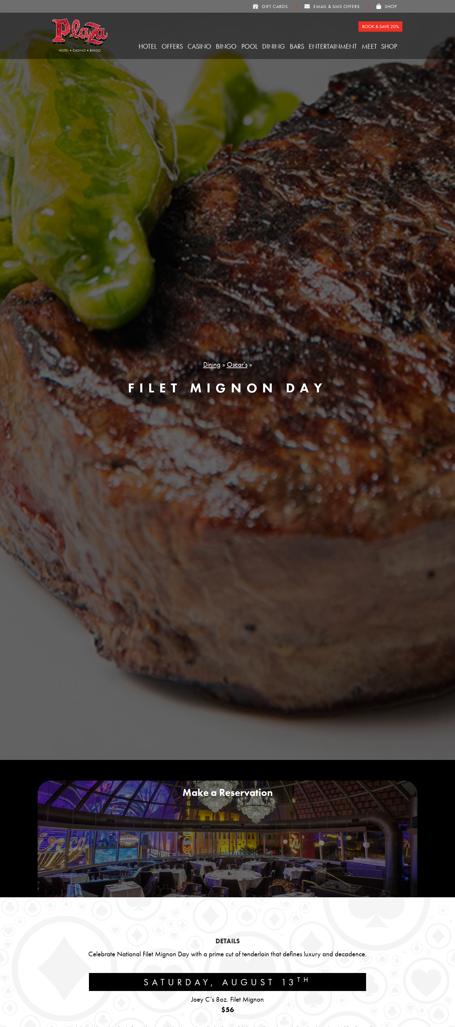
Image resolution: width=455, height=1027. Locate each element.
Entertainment (334, 46)
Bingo (227, 46)
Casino (200, 46)
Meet (370, 46)
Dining (274, 46)
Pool (250, 46)
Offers (173, 46)
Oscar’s (237, 364)
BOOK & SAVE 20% (380, 26)
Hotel (148, 46)
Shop (390, 46)
